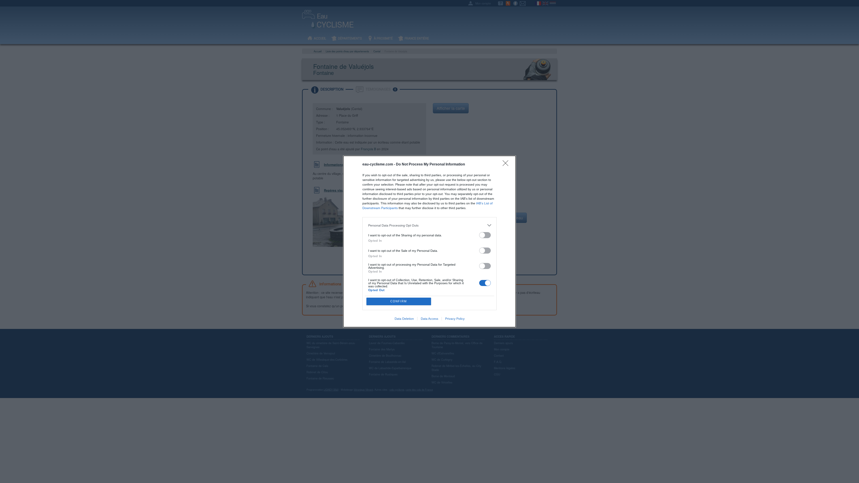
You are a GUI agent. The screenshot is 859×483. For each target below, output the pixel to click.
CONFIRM (398, 301)
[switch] (485, 235)
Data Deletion (404, 318)
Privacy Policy (455, 318)
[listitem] (429, 225)
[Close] (507, 164)
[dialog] (429, 241)
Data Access (429, 318)
